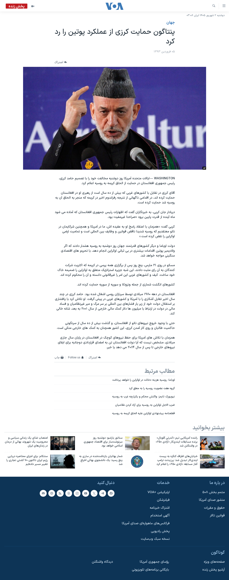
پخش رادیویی (160, 531)
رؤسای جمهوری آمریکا (154, 561)
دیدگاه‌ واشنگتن (102, 561)
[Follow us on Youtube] (85, 493)
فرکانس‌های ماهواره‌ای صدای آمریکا (146, 523)
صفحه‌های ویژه (214, 561)
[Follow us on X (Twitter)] (94, 493)
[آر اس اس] (60, 493)
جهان (170, 23)
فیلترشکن (163, 500)
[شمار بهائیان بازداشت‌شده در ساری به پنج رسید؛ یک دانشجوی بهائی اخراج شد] (137, 461)
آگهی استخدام (160, 515)
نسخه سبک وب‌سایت (155, 539)
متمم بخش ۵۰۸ (213, 492)
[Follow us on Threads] (68, 493)
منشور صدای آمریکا (212, 500)
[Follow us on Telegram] (102, 493)
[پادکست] (51, 493)
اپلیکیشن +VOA (159, 492)
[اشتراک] (43, 493)
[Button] (60, 62)
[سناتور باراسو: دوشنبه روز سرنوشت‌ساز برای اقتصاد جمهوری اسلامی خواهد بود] (137, 443)
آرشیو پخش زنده (213, 569)
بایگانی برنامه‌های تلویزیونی (150, 569)
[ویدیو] (32, 6)
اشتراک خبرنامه (160, 507)
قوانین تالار (217, 515)
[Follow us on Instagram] (77, 493)
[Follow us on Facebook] (111, 493)
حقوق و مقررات (214, 507)
